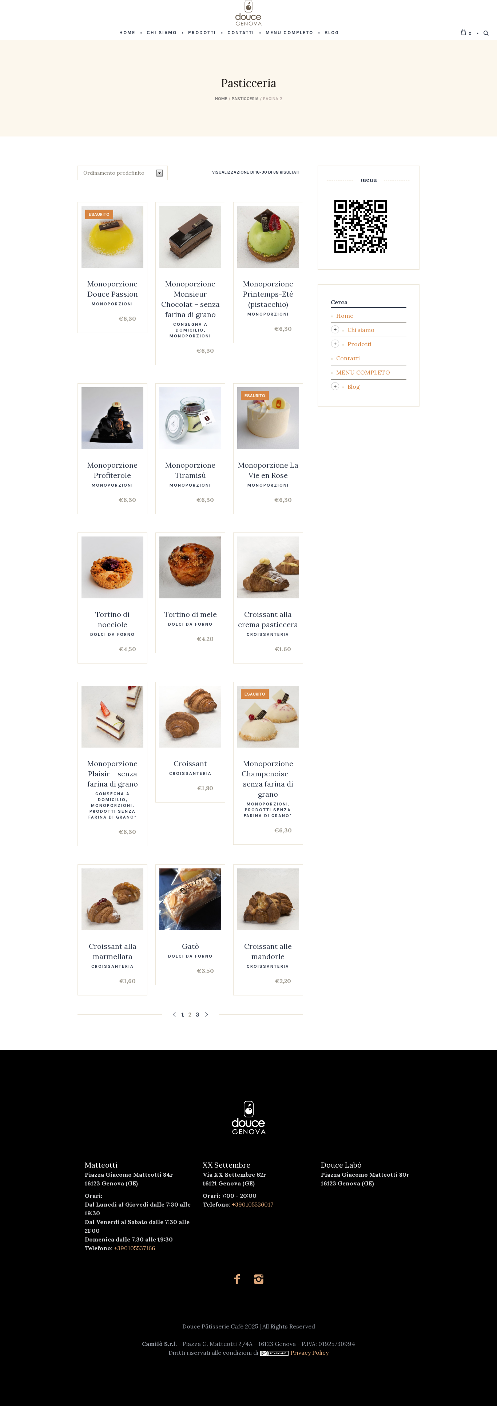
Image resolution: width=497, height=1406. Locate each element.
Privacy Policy (309, 1352)
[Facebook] (237, 1279)
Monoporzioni (112, 303)
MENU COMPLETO (363, 372)
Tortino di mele (190, 614)
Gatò (190, 946)
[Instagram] (258, 1279)
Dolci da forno (112, 634)
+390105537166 (134, 1248)
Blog (353, 386)
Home (221, 98)
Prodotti (359, 344)
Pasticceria (245, 98)
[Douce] (249, 1117)
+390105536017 (252, 1204)
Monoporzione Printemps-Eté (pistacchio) (268, 294)
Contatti (348, 358)
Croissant (190, 763)
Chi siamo (360, 329)
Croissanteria (268, 634)
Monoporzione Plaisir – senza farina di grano (112, 773)
